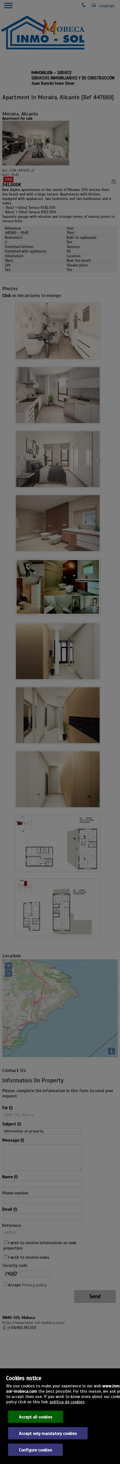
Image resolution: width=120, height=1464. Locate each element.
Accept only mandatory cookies (48, 1433)
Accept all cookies (35, 1417)
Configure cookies (35, 1450)
